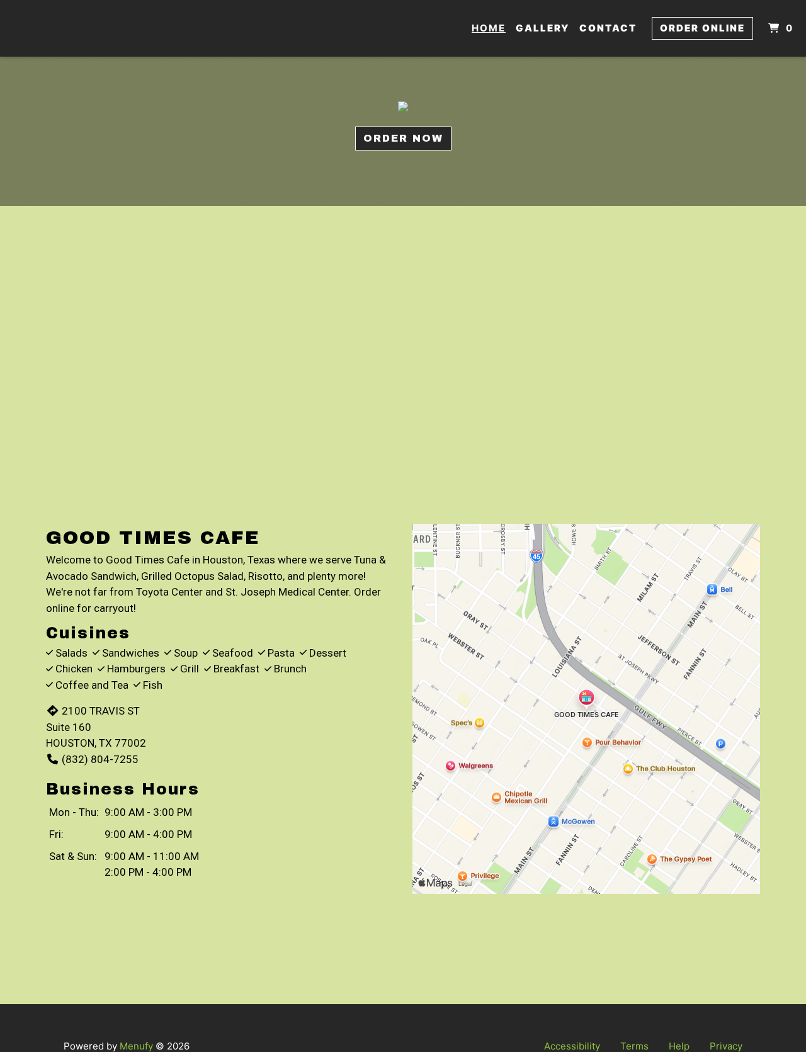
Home (489, 28)
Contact (608, 28)
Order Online (702, 28)
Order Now (403, 138)
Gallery (542, 28)
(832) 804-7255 (100, 759)
